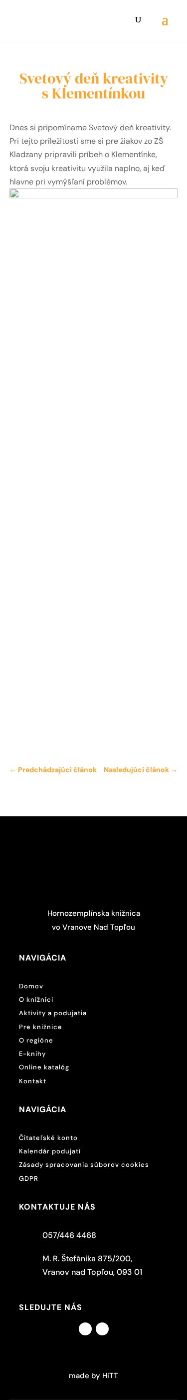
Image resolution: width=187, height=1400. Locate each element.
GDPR (28, 1178)
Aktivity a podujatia (53, 1013)
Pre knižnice (40, 1027)
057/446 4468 (69, 1235)
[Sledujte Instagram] (102, 1328)
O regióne (36, 1040)
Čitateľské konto (48, 1138)
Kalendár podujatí (50, 1151)
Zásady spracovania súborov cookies (84, 1164)
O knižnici (36, 999)
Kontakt (32, 1081)
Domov (31, 986)
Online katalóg (44, 1067)
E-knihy (32, 1054)
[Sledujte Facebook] (85, 1328)
